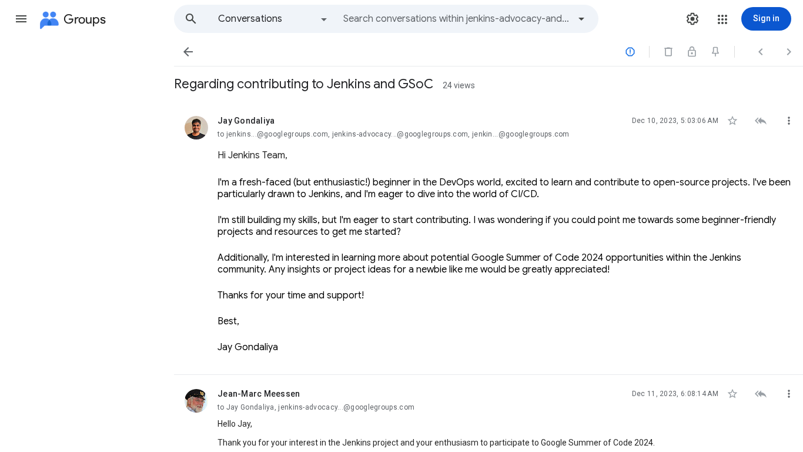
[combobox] (456, 18)
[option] (273, 18)
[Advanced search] (581, 18)
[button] (21, 19)
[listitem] (488, 238)
